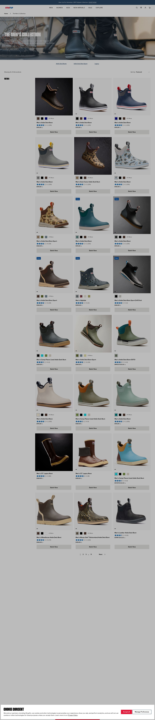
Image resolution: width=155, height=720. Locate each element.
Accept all (126, 712)
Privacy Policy (73, 715)
